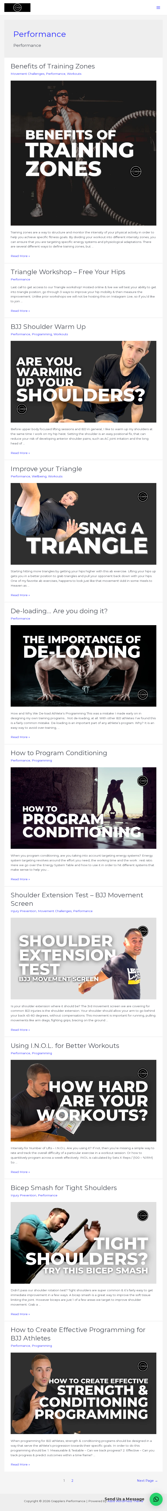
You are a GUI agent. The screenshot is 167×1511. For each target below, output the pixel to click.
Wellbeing (39, 476)
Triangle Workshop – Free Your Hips (68, 272)
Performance (55, 73)
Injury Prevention (23, 911)
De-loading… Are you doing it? (59, 611)
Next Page (147, 1481)
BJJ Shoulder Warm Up (48, 327)
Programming (42, 334)
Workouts (74, 73)
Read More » (20, 256)
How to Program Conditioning (59, 753)
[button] (156, 1499)
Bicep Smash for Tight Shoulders (64, 1188)
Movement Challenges (27, 73)
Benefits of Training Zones (53, 66)
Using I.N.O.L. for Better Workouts (65, 1046)
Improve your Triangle (46, 469)
